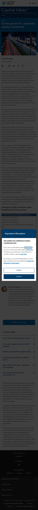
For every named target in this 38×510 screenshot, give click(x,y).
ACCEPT (19, 276)
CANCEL (19, 270)
